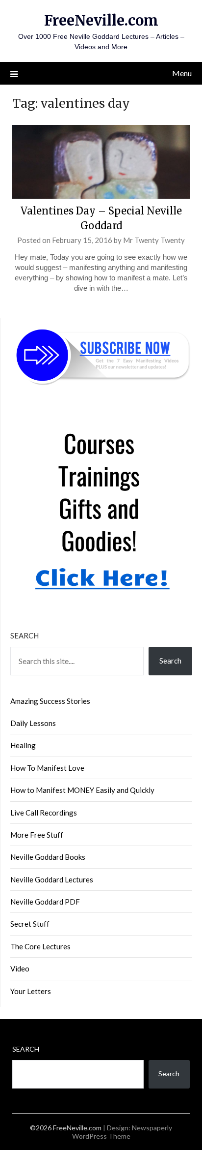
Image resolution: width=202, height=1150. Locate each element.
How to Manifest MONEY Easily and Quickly (82, 790)
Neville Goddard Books (47, 856)
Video (19, 968)
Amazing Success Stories (50, 700)
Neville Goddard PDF (45, 901)
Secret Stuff (30, 923)
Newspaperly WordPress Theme (122, 1131)
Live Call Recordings (43, 812)
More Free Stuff (36, 834)
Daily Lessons (33, 723)
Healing (23, 745)
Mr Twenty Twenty (154, 240)
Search (24, 635)
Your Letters (30, 991)
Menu (182, 73)
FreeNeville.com (101, 20)
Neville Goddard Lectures (51, 879)
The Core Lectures (40, 946)
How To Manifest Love (47, 767)
